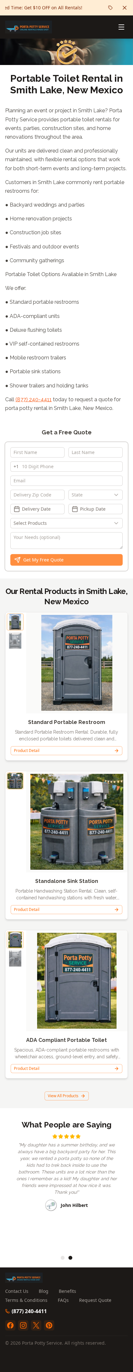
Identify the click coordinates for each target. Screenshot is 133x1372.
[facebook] (10, 1325)
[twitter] (36, 1325)
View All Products (63, 1096)
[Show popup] (118, 495)
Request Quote (95, 1300)
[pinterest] (49, 1325)
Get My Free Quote (43, 560)
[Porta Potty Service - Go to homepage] (28, 27)
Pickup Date (93, 509)
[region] (66, 1190)
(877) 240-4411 (33, 399)
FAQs (63, 1300)
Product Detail (26, 750)
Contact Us (16, 1291)
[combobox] (95, 495)
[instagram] (23, 1325)
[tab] (63, 1258)
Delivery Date (36, 509)
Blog (43, 1291)
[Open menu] (121, 27)
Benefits (67, 1291)
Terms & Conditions (26, 1300)
